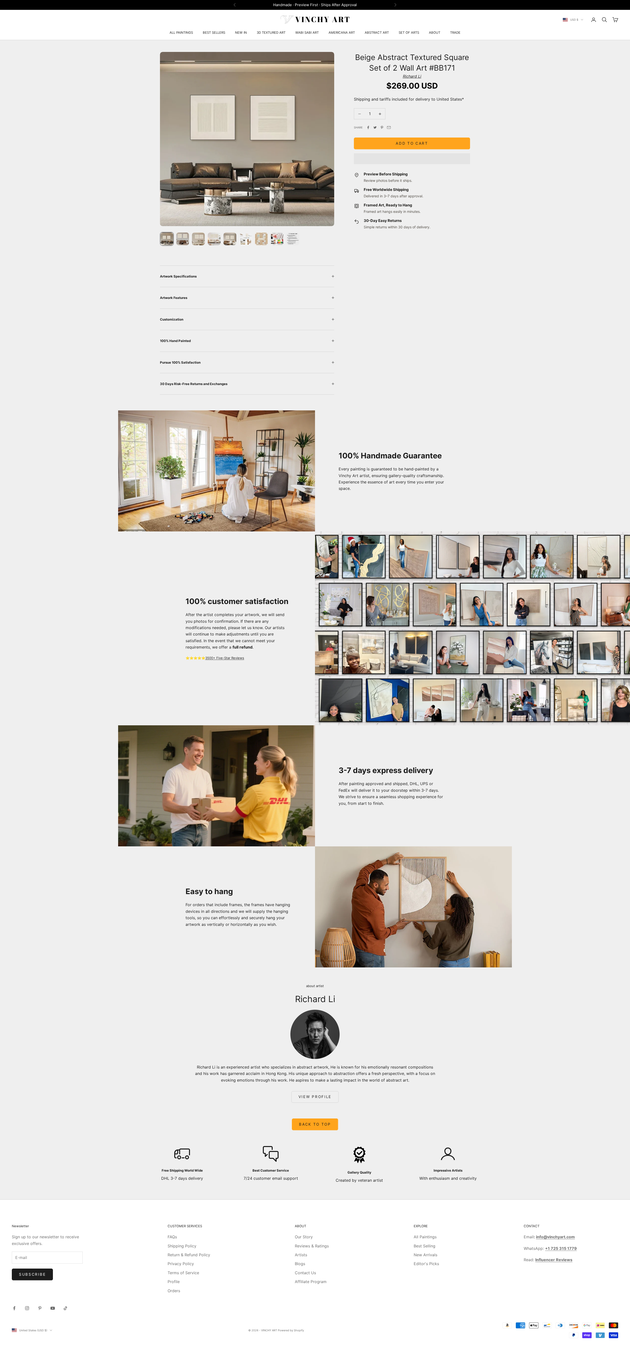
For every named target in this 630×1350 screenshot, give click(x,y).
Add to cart (412, 143)
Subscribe (32, 1274)
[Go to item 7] (261, 239)
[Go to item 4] (214, 239)
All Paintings (425, 1236)
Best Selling (424, 1245)
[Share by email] (389, 127)
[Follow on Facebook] (14, 1308)
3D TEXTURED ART (271, 32)
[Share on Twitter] (375, 127)
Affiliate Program (311, 1281)
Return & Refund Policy (189, 1254)
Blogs (300, 1263)
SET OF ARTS (409, 32)
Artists (301, 1254)
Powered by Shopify (291, 1330)
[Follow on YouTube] (52, 1308)
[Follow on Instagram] (27, 1308)
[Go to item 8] (277, 239)
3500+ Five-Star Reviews (224, 658)
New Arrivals (425, 1254)
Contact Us (305, 1272)
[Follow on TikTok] (65, 1308)
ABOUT (434, 32)
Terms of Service (183, 1272)
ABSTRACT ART (377, 32)
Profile (174, 1281)
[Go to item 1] (167, 239)
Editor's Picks (426, 1263)
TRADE (455, 32)
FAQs (172, 1236)
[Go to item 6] (245, 239)
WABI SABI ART (307, 32)
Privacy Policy (181, 1263)
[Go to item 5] (230, 239)
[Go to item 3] (198, 239)
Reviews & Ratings (312, 1245)
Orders (174, 1290)
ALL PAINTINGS (181, 32)
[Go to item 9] (293, 239)
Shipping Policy (182, 1245)
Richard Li (412, 76)
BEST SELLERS (214, 32)
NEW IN (241, 32)
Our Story (304, 1236)
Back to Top (315, 1124)
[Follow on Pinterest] (39, 1308)
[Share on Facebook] (368, 127)
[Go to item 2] (182, 239)
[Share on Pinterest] (382, 127)
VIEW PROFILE (315, 1096)
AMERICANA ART (342, 32)
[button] (412, 158)
